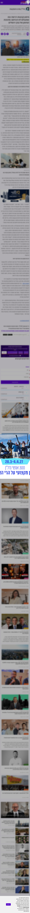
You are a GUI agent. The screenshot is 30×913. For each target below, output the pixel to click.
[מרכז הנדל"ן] (25, 2)
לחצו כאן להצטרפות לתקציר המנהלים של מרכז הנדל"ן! (15, 331)
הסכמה (8, 904)
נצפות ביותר (26, 826)
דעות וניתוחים (26, 447)
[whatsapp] (2, 34)
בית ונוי (27, 472)
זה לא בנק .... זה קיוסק (19, 386)
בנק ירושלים (21, 392)
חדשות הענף (26, 417)
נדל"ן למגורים (26, 497)
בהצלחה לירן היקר (20, 397)
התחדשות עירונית (25, 553)
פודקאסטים (26, 578)
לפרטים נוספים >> (24, 320)
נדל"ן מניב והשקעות (25, 522)
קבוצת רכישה (26, 283)
